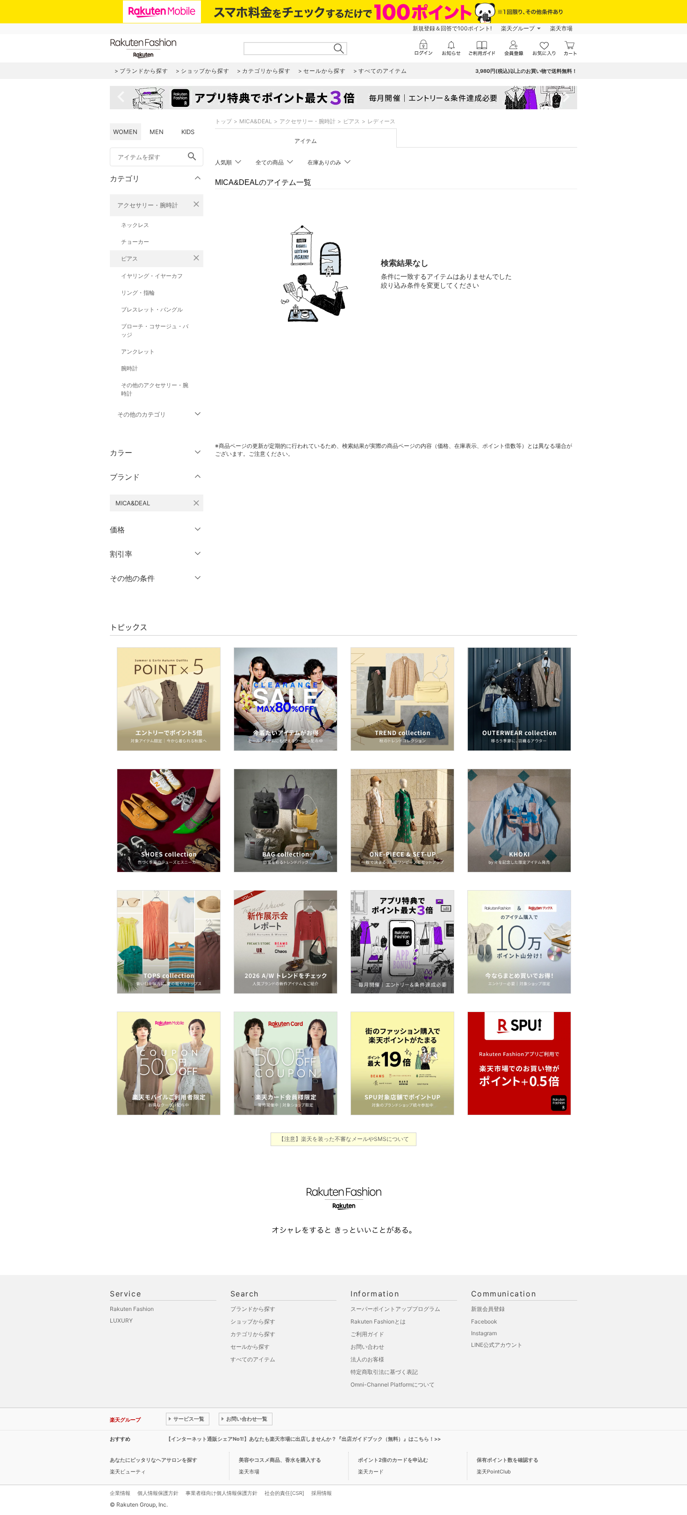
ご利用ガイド (367, 1334)
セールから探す (250, 1346)
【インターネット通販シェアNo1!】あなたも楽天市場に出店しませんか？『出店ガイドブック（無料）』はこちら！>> (303, 1439)
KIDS (187, 131)
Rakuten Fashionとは (378, 1321)
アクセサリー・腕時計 (147, 205)
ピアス (129, 258)
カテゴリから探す (252, 1334)
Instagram (484, 1333)
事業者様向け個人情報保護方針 (222, 1493)
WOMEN (125, 131)
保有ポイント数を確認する (507, 1460)
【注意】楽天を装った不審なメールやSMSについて (344, 1138)
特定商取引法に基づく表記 (384, 1371)
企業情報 (120, 1493)
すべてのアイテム (252, 1359)
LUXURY (121, 1320)
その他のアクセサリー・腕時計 (154, 389)
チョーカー (135, 241)
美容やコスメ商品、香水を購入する (280, 1460)
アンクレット (138, 351)
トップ (223, 121)
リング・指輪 (138, 292)
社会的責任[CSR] (284, 1493)
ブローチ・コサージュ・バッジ (154, 330)
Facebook (484, 1321)
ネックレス (135, 224)
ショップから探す (252, 1321)
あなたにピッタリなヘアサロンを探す (153, 1460)
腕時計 (129, 368)
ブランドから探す (252, 1308)
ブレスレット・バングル (152, 309)
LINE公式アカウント (496, 1344)
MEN (157, 131)
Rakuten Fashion (132, 1308)
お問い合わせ (367, 1346)
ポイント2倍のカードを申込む (393, 1460)
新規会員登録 (488, 1308)
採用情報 (321, 1493)
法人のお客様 (367, 1359)
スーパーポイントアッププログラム (395, 1308)
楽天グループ (518, 28)
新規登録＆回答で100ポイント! (452, 28)
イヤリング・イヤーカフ (152, 275)
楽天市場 (561, 28)
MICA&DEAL (255, 121)
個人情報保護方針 (158, 1493)
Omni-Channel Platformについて (393, 1384)
